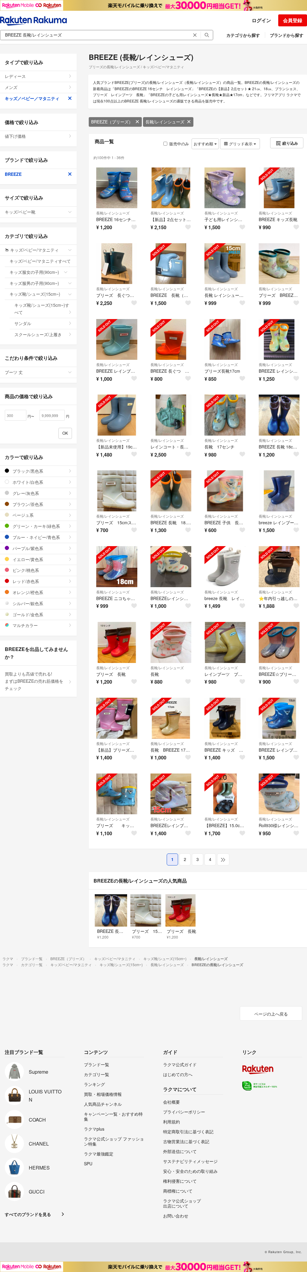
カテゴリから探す (243, 35)
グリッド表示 (241, 143)
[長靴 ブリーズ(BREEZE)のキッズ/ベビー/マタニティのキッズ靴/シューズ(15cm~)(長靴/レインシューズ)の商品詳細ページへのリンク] (171, 642)
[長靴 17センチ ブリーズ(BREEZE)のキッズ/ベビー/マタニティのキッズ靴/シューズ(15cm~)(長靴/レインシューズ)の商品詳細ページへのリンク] (225, 415)
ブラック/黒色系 (27, 471)
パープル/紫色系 (27, 548)
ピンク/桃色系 (25, 570)
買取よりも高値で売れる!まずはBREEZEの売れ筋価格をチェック (34, 681)
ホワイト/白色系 (27, 482)
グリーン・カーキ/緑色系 (35, 526)
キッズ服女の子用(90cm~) (34, 272)
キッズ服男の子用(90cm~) (34, 283)
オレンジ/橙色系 (27, 592)
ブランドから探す (286, 35)
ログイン (261, 20)
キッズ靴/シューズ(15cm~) (35, 294)
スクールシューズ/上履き (38, 334)
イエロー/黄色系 (27, 559)
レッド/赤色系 (25, 581)
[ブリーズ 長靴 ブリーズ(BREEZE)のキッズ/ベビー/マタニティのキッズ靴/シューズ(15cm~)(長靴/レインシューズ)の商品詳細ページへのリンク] (116, 642)
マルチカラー (24, 625)
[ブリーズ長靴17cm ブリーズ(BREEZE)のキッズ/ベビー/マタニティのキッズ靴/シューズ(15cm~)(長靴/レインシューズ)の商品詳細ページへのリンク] (225, 339)
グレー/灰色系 (25, 493)
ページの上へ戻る (271, 1014)
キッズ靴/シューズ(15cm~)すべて (41, 308)
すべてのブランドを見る (28, 1214)
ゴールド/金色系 (27, 614)
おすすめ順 (204, 143)
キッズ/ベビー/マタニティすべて (40, 261)
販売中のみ (179, 143)
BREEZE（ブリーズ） (112, 122)
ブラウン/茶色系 (27, 504)
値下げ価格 (15, 136)
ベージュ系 (22, 515)
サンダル (22, 323)
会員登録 (292, 20)
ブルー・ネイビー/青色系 (35, 537)
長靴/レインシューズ (164, 122)
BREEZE (13, 174)
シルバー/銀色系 (27, 603)
